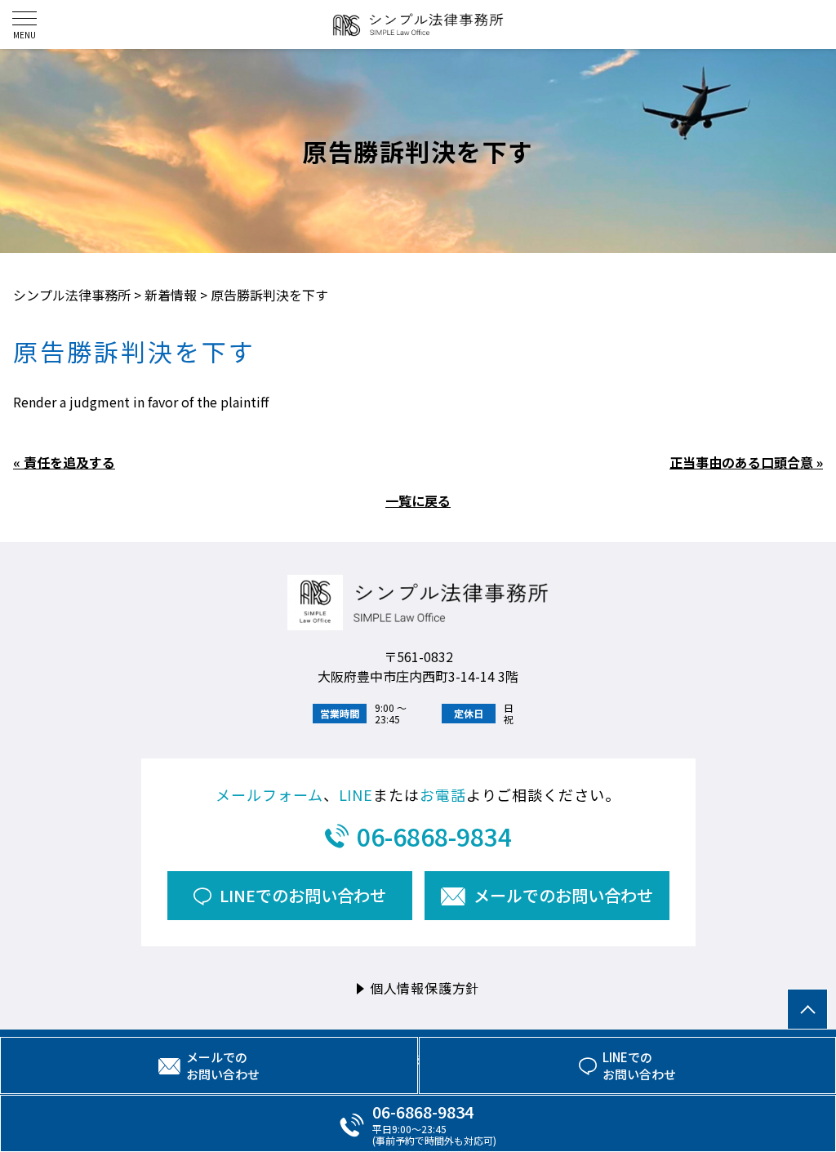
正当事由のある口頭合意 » (746, 462)
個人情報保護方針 (424, 988)
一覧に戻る (418, 500)
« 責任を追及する (64, 462)
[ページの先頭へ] (807, 1009)
